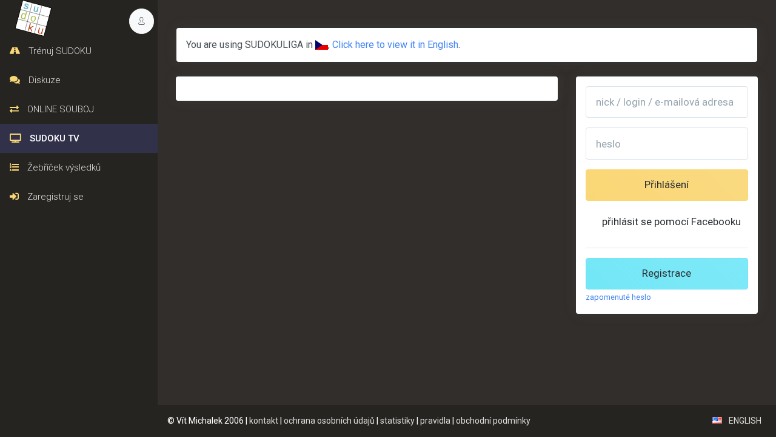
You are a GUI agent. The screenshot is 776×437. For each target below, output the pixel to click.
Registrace (666, 273)
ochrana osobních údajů (329, 420)
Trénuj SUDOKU (59, 51)
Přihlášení (666, 184)
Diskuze (43, 80)
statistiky (397, 420)
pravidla (435, 420)
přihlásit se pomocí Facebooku (671, 221)
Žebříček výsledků (63, 167)
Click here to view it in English (395, 44)
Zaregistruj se (54, 196)
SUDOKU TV (53, 138)
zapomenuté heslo (618, 297)
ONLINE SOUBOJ (59, 109)
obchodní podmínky (493, 420)
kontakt (263, 420)
